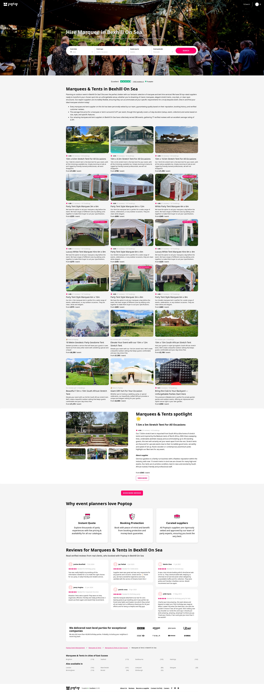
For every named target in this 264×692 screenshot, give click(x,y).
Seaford (103, 659)
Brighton (69, 659)
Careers (166, 688)
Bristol (103, 670)
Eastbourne (139, 659)
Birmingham (70, 670)
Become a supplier (142, 688)
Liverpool (138, 668)
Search (247, 4)
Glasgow (173, 668)
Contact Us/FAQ (156, 688)
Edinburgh (139, 670)
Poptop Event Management (75, 648)
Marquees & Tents (95, 648)
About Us (123, 688)
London (68, 668)
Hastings (173, 659)
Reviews (131, 688)
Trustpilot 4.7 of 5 (91, 688)
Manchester (105, 668)
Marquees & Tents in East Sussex (116, 648)
